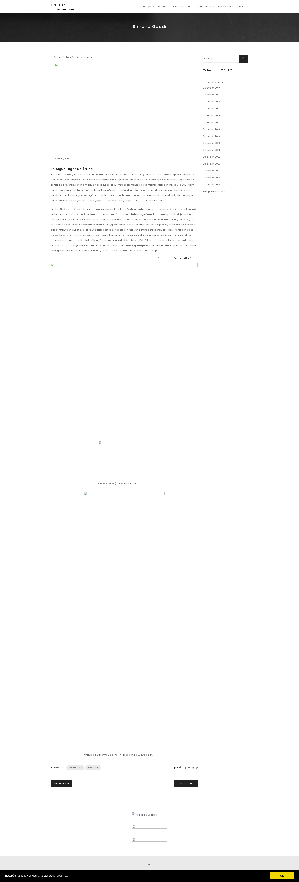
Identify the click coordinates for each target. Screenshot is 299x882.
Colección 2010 (211, 87)
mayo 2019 (93, 767)
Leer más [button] (62, 875)
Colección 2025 (211, 177)
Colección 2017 (211, 122)
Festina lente (75, 767)
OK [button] (282, 875)
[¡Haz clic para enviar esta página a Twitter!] (189, 767)
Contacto (243, 6)
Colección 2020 (211, 143)
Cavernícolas (206, 6)
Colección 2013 (211, 108)
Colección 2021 (211, 150)
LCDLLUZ (58, 5)
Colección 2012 (211, 101)
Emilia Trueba (61, 783)
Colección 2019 (62, 57)
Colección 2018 (211, 129)
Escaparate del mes (154, 6)
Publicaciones (226, 6)
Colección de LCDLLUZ (182, 6)
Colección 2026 (211, 184)
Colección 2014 (211, 115)
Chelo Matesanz (185, 783)
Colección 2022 (211, 157)
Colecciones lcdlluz (83, 57)
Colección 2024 (212, 170)
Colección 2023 (211, 163)
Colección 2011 (211, 94)
